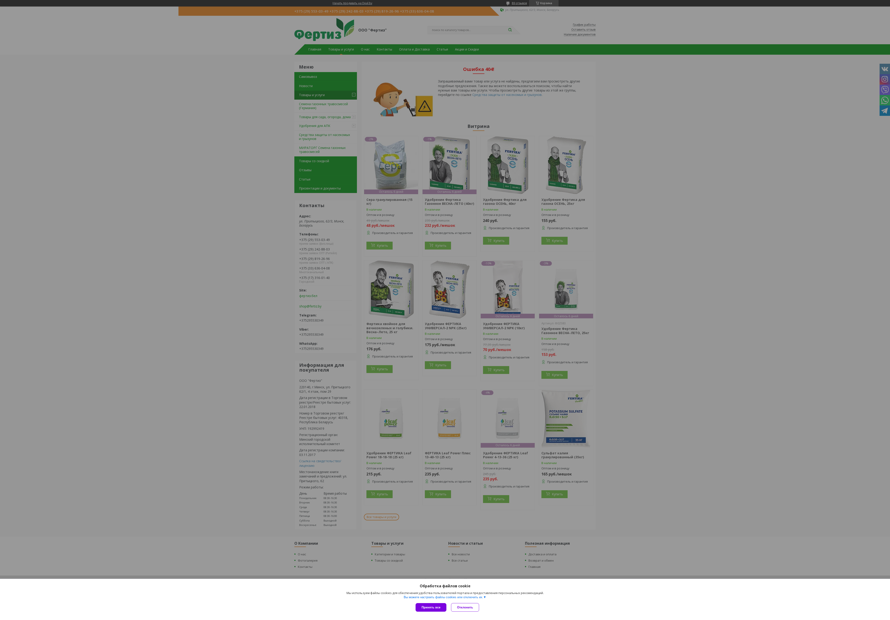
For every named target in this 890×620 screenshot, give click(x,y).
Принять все (431, 607)
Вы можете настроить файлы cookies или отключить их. (443, 597)
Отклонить (465, 607)
